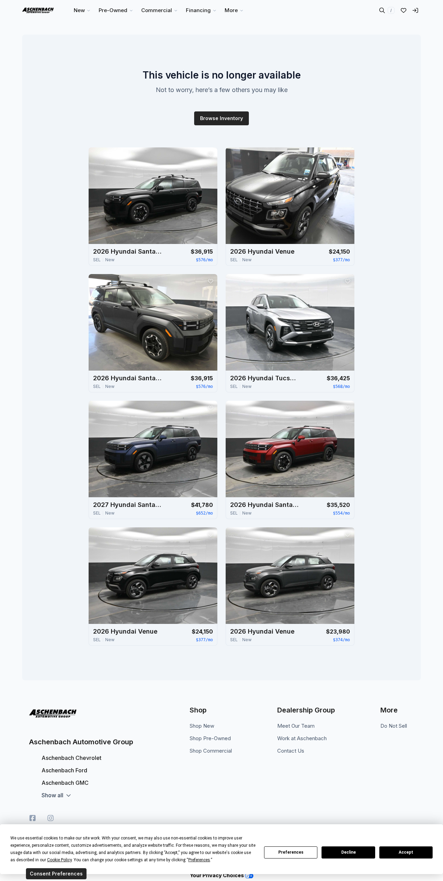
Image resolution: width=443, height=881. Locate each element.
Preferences (291, 852)
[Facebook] (32, 818)
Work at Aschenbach (302, 738)
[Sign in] (415, 10)
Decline (348, 852)
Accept (406, 852)
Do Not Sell (393, 726)
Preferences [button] (199, 859)
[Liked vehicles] (403, 10)
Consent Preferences (56, 874)
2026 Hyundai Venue (262, 251)
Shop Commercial (211, 750)
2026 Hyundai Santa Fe (127, 251)
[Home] (38, 10)
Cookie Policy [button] (59, 859)
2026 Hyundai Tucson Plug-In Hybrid (264, 378)
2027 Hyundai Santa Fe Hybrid (127, 504)
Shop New (202, 726)
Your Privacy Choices (217, 875)
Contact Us (290, 750)
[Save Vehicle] (210, 154)
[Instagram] (50, 818)
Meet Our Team (296, 726)
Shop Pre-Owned (210, 738)
